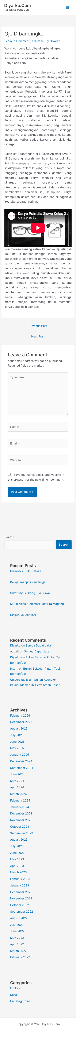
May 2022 (17, 937)
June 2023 (17, 852)
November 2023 (21, 820)
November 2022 (21, 898)
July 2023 (17, 846)
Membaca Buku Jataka (25, 571)
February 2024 (20, 800)
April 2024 (17, 787)
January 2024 (19, 807)
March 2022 (18, 951)
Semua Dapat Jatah (39, 645)
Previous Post (37, 325)
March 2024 (18, 794)
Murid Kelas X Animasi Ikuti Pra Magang (37, 603)
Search (9, 537)
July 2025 (16, 735)
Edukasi (37, 41)
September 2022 (21, 911)
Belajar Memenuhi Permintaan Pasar (35, 685)
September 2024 (21, 767)
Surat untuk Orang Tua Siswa (30, 593)
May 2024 (17, 780)
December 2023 (21, 813)
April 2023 (17, 866)
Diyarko (15, 645)
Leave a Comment (17, 41)
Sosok (14, 994)
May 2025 (17, 748)
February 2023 (20, 879)
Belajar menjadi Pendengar (28, 582)
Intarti (14, 668)
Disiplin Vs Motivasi (23, 615)
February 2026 (20, 715)
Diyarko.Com (17, 5)
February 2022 (20, 957)
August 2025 (18, 728)
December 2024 (21, 761)
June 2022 (17, 931)
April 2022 (17, 944)
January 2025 (19, 754)
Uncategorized (20, 1001)
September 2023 (21, 833)
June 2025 (17, 741)
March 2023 (18, 872)
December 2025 (21, 722)
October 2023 (19, 826)
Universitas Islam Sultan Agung (31, 679)
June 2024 (17, 774)
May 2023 (17, 859)
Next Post (38, 336)
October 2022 (19, 905)
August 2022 (18, 918)
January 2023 (19, 885)
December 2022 (21, 892)
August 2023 (19, 839)
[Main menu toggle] (67, 7)
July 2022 (16, 924)
